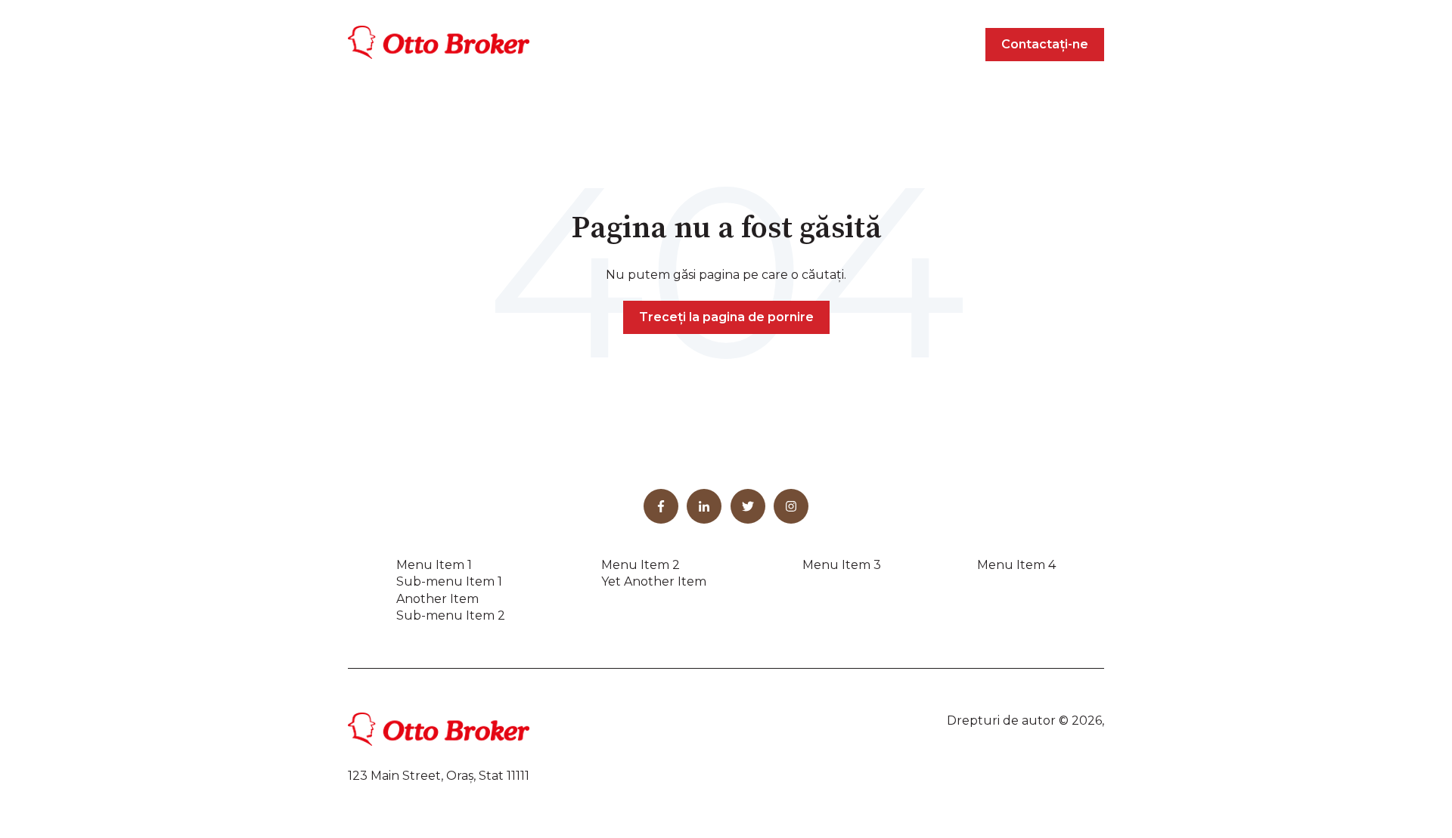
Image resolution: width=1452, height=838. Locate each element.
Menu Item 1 (434, 565)
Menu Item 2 (640, 565)
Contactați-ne (1044, 44)
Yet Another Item (653, 581)
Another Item (437, 599)
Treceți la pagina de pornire (726, 317)
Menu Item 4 (1016, 565)
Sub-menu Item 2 (450, 615)
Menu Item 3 (841, 565)
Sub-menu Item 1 (449, 581)
